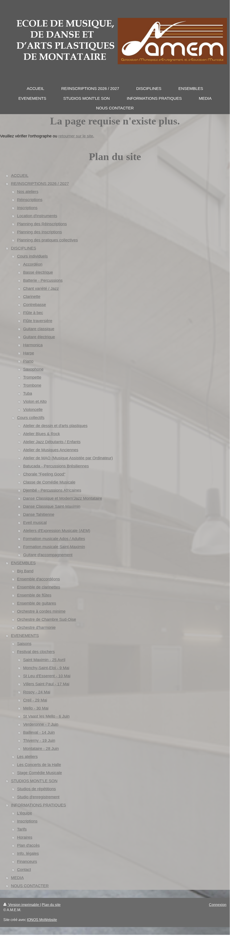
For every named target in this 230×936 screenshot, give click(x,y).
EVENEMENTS (25, 635)
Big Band (25, 571)
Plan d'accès (28, 845)
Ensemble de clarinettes (38, 587)
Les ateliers (27, 756)
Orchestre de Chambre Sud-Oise (46, 619)
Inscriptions (27, 208)
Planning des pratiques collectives (47, 240)
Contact (24, 869)
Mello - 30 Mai (35, 708)
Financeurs (27, 861)
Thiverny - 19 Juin (39, 740)
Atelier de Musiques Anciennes (50, 450)
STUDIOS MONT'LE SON (34, 781)
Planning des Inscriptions (39, 232)
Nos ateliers (27, 191)
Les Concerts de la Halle (39, 764)
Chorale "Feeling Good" (44, 474)
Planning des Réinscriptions (42, 224)
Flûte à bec (33, 313)
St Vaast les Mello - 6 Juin (46, 716)
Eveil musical (35, 522)
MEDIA (17, 877)
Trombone (32, 385)
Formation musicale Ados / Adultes (54, 538)
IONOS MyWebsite (42, 920)
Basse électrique (38, 272)
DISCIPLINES (23, 248)
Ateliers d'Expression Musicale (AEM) (56, 530)
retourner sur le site (75, 136)
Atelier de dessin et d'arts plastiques (55, 425)
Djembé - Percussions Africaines (52, 490)
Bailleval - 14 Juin (39, 732)
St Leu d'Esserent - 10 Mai (46, 676)
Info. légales (28, 853)
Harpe (28, 353)
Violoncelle (33, 409)
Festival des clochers (36, 651)
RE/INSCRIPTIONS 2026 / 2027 (40, 183)
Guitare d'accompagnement (47, 555)
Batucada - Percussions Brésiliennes (56, 466)
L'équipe (24, 813)
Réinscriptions (29, 200)
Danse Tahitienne (38, 514)
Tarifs (22, 829)
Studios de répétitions (36, 789)
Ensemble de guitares (36, 603)
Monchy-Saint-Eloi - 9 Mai (46, 668)
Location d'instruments (37, 216)
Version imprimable (23, 905)
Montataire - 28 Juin (41, 748)
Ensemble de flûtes (34, 595)
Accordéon (32, 264)
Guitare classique (38, 329)
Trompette (32, 377)
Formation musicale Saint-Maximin (54, 547)
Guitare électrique (39, 337)
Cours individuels (32, 256)
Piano (28, 361)
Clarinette (31, 296)
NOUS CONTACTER (30, 886)
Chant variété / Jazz (41, 288)
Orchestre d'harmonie (36, 627)
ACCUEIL (19, 175)
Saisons (24, 643)
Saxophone (33, 369)
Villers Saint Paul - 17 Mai (46, 684)
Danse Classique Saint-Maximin (51, 506)
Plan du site (51, 905)
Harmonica (33, 345)
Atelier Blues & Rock (41, 434)
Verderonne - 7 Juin (40, 724)
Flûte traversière (37, 321)
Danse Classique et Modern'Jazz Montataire (62, 498)
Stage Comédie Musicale (39, 773)
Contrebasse (34, 304)
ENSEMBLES (23, 563)
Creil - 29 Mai (35, 700)
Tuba (27, 393)
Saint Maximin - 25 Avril (44, 660)
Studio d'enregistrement (38, 797)
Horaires (24, 837)
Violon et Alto (35, 401)
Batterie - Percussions (43, 280)
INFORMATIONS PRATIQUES (38, 805)
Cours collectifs (30, 417)
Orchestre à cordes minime (41, 611)
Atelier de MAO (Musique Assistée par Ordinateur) (68, 458)
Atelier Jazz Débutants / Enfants (52, 442)
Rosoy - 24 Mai (36, 692)
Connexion (217, 905)
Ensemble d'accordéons (38, 579)
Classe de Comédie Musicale (49, 482)
